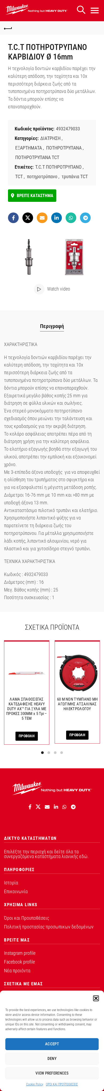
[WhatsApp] (71, 217)
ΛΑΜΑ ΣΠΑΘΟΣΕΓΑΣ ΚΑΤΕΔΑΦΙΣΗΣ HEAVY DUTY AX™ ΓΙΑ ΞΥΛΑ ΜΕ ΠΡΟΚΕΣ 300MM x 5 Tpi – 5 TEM (26, 709)
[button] (96, 998)
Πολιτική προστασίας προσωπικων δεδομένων (49, 927)
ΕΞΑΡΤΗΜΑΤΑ (28, 148)
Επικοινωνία (16, 891)
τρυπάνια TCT (75, 176)
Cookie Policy (34, 1084)
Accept (52, 1044)
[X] (27, 217)
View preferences (52, 1073)
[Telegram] (85, 217)
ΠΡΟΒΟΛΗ (27, 736)
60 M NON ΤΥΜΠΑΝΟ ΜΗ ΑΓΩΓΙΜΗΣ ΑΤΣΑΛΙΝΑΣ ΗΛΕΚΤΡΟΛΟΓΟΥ (77, 704)
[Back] (8, 28)
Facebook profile (19, 962)
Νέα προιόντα (17, 970)
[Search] (81, 10)
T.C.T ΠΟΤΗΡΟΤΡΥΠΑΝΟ (58, 167)
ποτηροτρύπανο (42, 176)
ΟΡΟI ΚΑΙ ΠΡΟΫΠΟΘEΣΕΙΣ (62, 1084)
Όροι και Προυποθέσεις (26, 918)
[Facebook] (13, 217)
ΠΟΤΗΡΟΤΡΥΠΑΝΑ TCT (37, 157)
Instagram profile (19, 953)
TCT (19, 176)
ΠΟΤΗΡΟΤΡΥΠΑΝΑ (64, 148)
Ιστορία (11, 882)
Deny (52, 1058)
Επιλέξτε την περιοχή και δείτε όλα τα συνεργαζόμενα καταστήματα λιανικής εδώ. (46, 854)
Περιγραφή (52, 326)
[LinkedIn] (56, 217)
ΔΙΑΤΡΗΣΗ (50, 138)
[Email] (42, 217)
